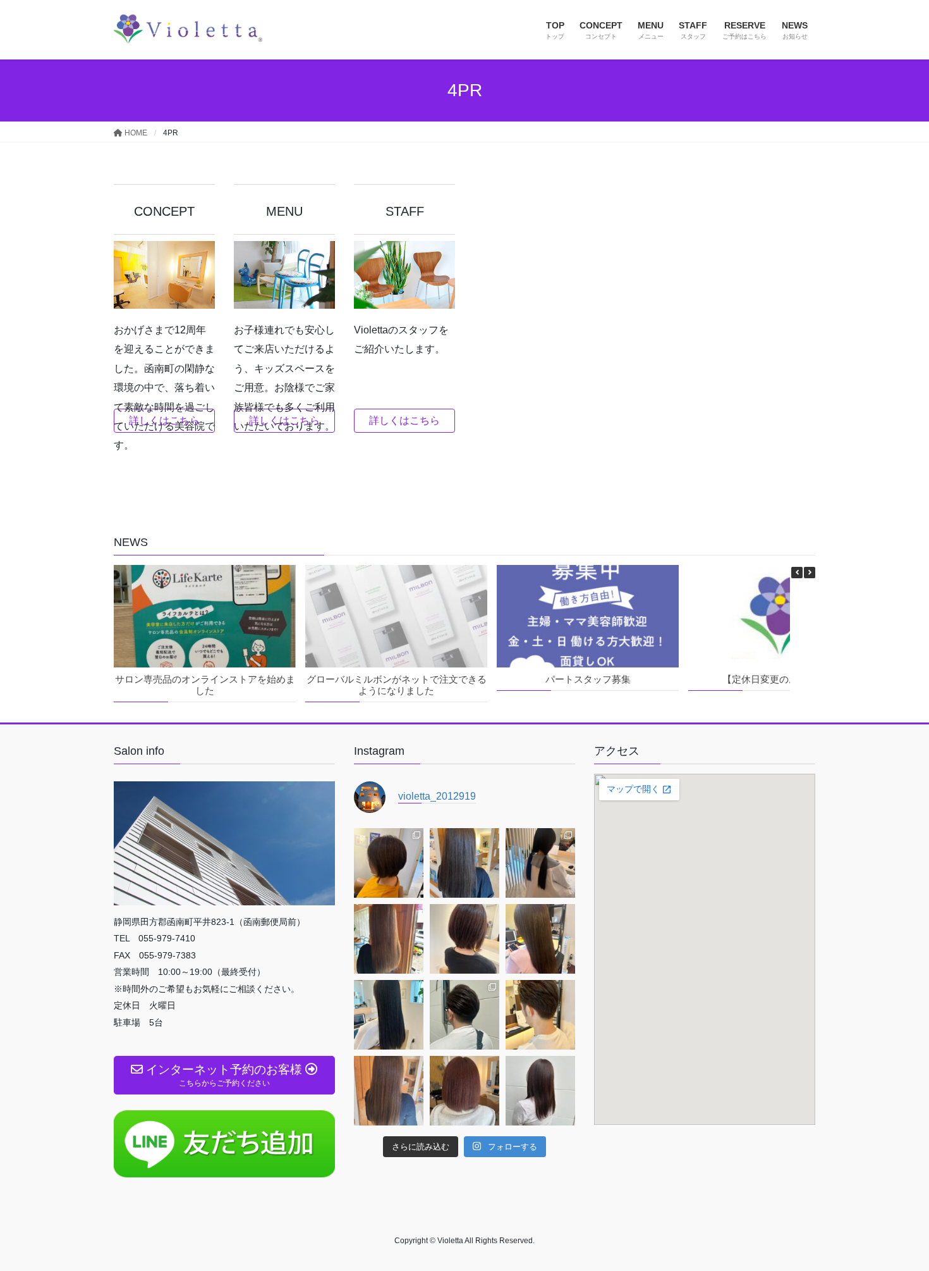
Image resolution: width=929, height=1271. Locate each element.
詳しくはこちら (164, 420)
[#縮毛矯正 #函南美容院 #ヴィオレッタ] (388, 1015)
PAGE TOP (895, 1222)
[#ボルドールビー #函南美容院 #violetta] (464, 939)
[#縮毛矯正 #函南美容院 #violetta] (540, 939)
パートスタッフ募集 (588, 679)
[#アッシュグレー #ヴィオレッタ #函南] (388, 1090)
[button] (809, 572)
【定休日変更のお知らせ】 (779, 679)
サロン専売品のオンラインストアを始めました (205, 685)
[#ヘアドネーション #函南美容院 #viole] (540, 863)
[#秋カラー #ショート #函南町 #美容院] (388, 863)
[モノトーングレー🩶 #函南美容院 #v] (464, 863)
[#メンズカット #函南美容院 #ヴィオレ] (464, 1015)
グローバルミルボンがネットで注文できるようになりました (397, 685)
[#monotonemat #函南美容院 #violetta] (388, 939)
